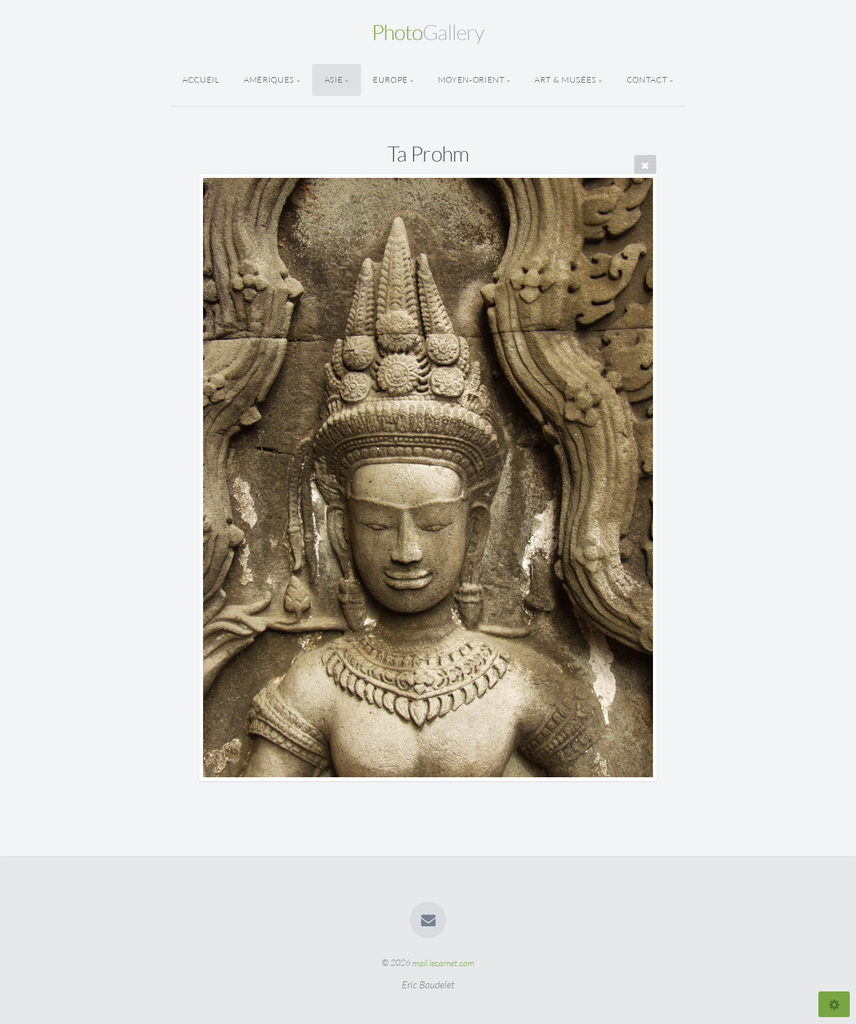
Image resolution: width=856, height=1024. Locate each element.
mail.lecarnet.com (443, 962)
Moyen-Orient (471, 80)
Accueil (200, 80)
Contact (647, 80)
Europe (390, 80)
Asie (334, 80)
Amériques (269, 80)
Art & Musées (566, 80)
